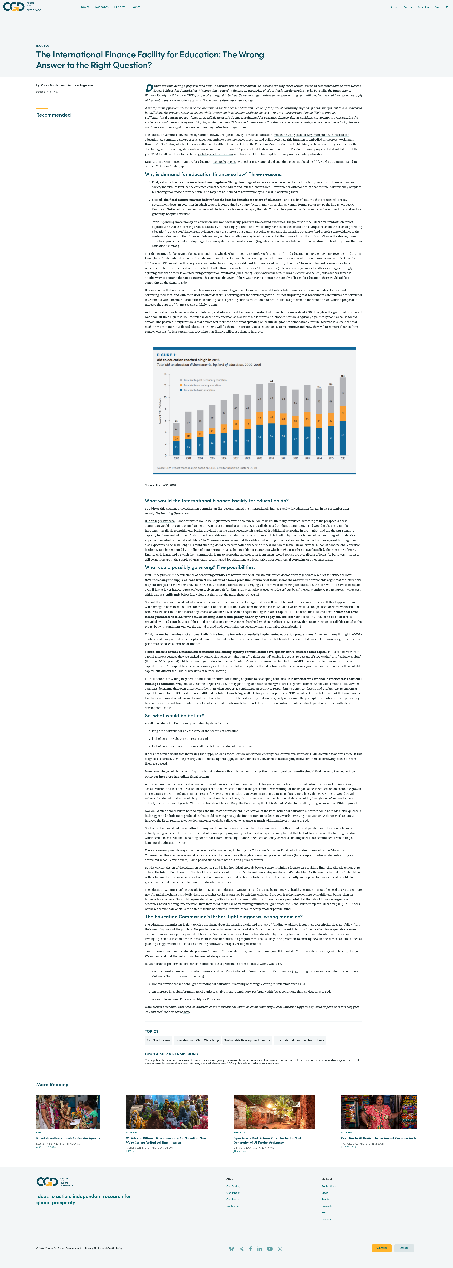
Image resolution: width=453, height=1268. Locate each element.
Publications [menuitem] (329, 1186)
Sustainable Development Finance (247, 1040)
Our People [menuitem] (232, 1199)
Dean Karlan (165, 1148)
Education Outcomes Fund (270, 850)
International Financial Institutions (300, 1040)
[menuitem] (447, 7)
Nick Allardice (350, 1144)
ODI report (170, 263)
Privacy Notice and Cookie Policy (103, 1248)
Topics (85, 7)
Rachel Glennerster (138, 1148)
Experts (119, 7)
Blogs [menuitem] (325, 1193)
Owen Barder (50, 85)
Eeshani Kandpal (70, 1144)
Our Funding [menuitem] (233, 1186)
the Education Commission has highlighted (279, 144)
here (186, 1011)
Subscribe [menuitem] (423, 7)
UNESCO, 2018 (166, 485)
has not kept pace (224, 161)
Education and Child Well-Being (197, 1040)
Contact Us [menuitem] (232, 1206)
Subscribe (382, 1248)
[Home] (40, 6)
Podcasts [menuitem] (327, 1206)
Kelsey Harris (44, 1144)
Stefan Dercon (375, 1144)
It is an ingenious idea (160, 521)
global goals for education (215, 154)
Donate (404, 1248)
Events (135, 7)
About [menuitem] (394, 7)
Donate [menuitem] (407, 7)
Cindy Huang (266, 1148)
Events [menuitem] (325, 1199)
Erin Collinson (243, 1148)
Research (102, 7)
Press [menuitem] (437, 7)
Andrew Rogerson (80, 85)
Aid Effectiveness (158, 1040)
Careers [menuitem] (326, 1219)
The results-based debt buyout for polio (216, 803)
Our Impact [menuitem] (233, 1193)
